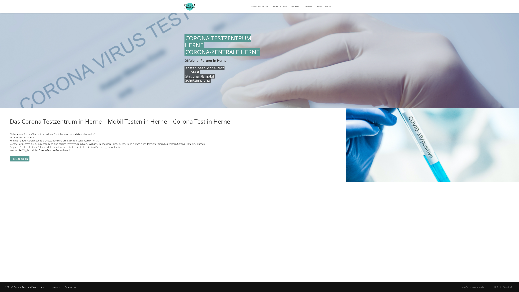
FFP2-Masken (324, 6)
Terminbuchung (259, 6)
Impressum (55, 287)
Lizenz (308, 6)
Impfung (296, 6)
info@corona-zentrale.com (475, 287)
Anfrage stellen (20, 158)
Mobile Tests (280, 6)
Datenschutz (71, 287)
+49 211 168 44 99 (502, 287)
